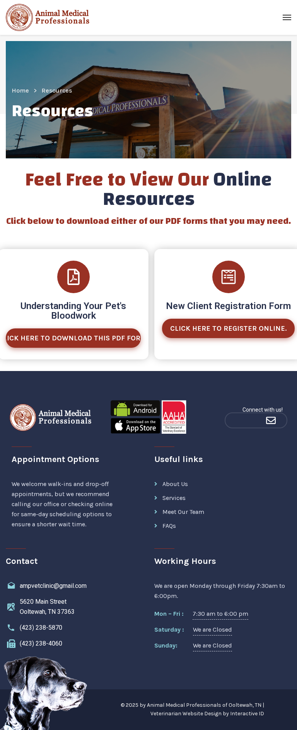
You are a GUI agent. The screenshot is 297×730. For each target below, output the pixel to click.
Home (20, 90)
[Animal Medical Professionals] (50, 17)
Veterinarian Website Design (186, 713)
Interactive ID (247, 713)
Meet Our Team (183, 511)
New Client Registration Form (228, 306)
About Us (175, 484)
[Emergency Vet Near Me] (240, 420)
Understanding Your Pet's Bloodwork (73, 311)
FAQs (169, 525)
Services (174, 498)
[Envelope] (271, 420)
